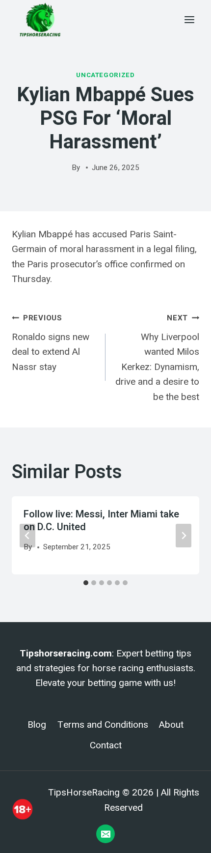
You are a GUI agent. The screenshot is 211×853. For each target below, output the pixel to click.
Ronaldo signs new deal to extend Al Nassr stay (50, 342)
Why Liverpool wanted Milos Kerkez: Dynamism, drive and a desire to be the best (157, 357)
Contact (106, 745)
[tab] (85, 582)
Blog (36, 725)
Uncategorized (105, 75)
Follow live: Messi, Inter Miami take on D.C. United (101, 520)
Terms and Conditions (102, 725)
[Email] (105, 834)
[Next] (183, 535)
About (171, 725)
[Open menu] (189, 19)
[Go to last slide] (27, 535)
